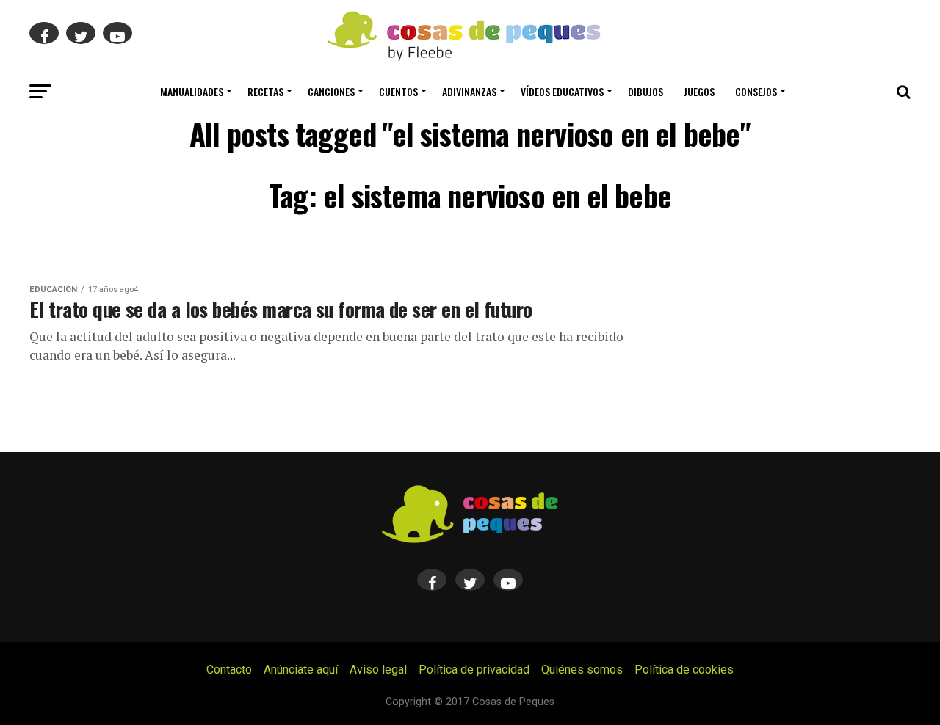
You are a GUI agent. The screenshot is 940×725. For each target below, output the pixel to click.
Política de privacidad (474, 670)
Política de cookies (684, 670)
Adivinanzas (469, 91)
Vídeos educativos (562, 91)
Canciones (331, 91)
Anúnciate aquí (301, 670)
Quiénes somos (582, 670)
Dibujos (645, 91)
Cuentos (398, 91)
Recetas (265, 91)
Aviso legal (378, 670)
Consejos (756, 91)
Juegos (699, 91)
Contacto (229, 670)
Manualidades (191, 91)
